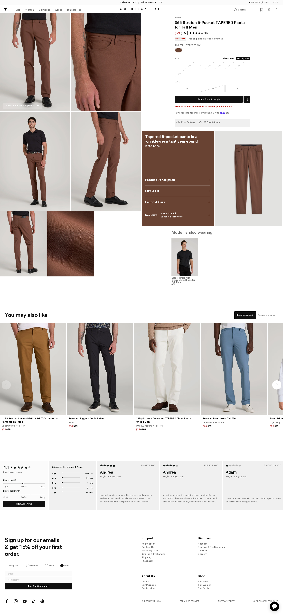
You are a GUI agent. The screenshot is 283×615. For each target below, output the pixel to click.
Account (202, 543)
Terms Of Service (189, 601)
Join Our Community (38, 586)
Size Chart (228, 58)
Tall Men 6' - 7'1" (128, 2)
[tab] (244, 315)
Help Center (148, 543)
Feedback (147, 561)
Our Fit (145, 581)
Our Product (148, 588)
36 (219, 65)
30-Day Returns (212, 122)
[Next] (276, 385)
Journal (202, 550)
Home (178, 17)
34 (209, 65)
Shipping (146, 557)
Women (34, 565)
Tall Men (203, 581)
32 (199, 65)
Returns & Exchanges (153, 554)
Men (51, 565)
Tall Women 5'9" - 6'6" (152, 2)
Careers (202, 554)
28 (179, 65)
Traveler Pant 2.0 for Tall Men (220, 418)
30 (189, 65)
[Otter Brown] (178, 50)
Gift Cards (203, 588)
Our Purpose (149, 585)
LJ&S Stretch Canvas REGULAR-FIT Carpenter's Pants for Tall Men (30, 420)
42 (179, 73)
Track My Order (151, 550)
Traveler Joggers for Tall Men (86, 418)
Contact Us (148, 547)
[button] (247, 99)
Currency (259, 2)
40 (239, 65)
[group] (169, 213)
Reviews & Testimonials (211, 547)
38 (229, 65)
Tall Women (204, 585)
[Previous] (6, 385)
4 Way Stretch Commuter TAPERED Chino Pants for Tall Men (163, 420)
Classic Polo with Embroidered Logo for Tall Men (183, 280)
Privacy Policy (226, 601)
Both (66, 565)
